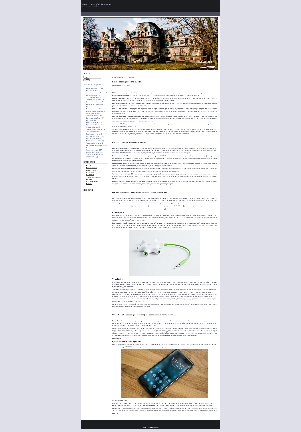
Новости (89, 184)
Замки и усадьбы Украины (96, 4)
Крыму (88, 165)
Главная (115, 77)
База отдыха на (91, 168)
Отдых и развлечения (93, 177)
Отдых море (90, 172)
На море (89, 179)
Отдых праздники (92, 181)
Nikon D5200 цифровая (127, 77)
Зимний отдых (91, 170)
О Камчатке (90, 175)
